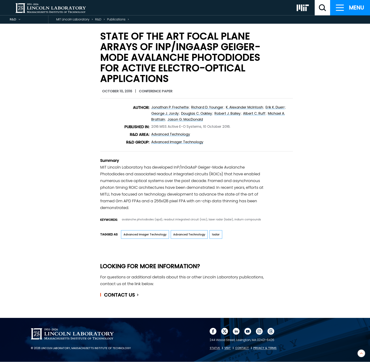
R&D (20, 20)
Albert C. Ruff (254, 113)
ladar (216, 234)
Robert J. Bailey (227, 113)
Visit (228, 348)
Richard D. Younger (207, 107)
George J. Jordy (165, 113)
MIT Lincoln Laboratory (72, 19)
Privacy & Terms (265, 348)
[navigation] (350, 7)
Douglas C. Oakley (196, 113)
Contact (119, 294)
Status (215, 348)
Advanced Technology (170, 134)
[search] (322, 7)
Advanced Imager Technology (177, 141)
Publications (116, 19)
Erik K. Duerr (275, 107)
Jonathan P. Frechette (170, 107)
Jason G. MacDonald (185, 119)
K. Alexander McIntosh (244, 107)
